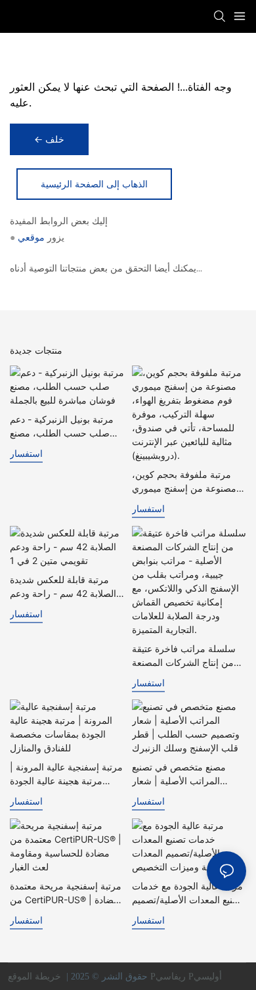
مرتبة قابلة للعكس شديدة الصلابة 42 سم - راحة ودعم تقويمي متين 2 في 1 (63, 587)
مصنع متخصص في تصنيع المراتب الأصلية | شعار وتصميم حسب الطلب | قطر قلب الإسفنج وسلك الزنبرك (186, 774)
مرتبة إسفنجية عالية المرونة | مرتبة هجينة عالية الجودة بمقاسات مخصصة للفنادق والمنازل (66, 774)
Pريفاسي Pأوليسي (187, 976)
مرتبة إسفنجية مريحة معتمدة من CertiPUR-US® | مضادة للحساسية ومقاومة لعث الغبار (67, 893)
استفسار (26, 453)
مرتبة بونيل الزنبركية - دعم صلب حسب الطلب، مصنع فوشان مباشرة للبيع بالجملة (63, 426)
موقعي (31, 237)
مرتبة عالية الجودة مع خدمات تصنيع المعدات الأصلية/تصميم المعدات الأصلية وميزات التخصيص (187, 893)
